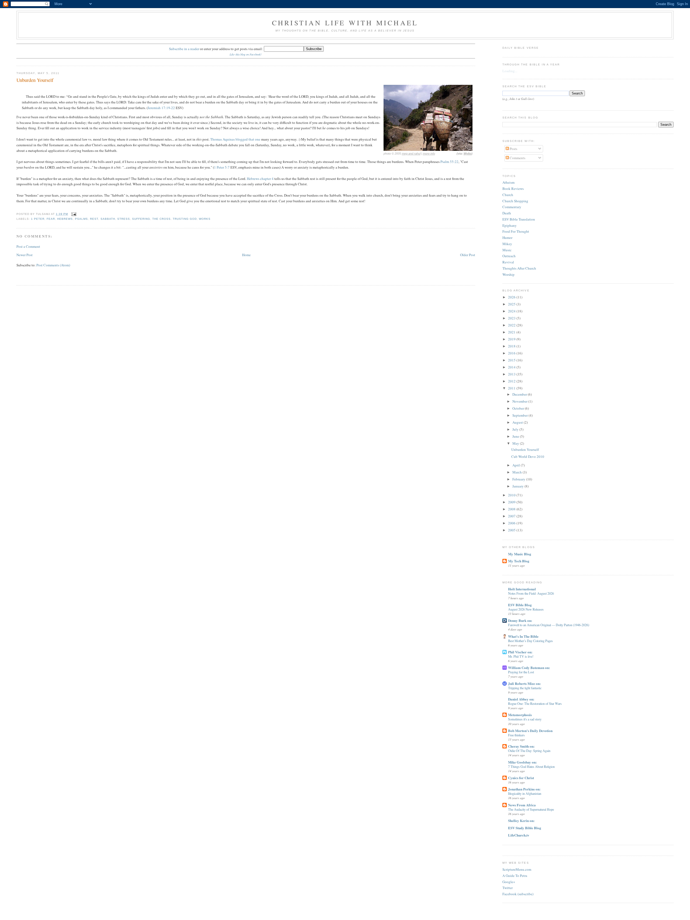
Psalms (81, 218)
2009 (512, 502)
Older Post (467, 254)
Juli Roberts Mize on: (524, 683)
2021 (512, 332)
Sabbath (108, 218)
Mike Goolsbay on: (522, 762)
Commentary (511, 206)
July (515, 429)
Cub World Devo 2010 (527, 456)
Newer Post (24, 254)
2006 (512, 523)
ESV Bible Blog (520, 604)
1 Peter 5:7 (222, 167)
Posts (513, 148)
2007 (512, 516)
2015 (512, 360)
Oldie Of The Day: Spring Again (529, 750)
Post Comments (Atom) (53, 265)
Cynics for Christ (521, 777)
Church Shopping (515, 200)
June (516, 436)
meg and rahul (411, 153)
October (518, 408)
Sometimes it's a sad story (524, 719)
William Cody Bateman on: (529, 667)
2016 (512, 353)
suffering (141, 218)
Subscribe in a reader (184, 48)
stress (123, 218)
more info (429, 153)
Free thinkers (516, 735)
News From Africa (522, 804)
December (520, 394)
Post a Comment (28, 246)
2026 (512, 297)
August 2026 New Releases (526, 609)
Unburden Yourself (34, 80)
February (519, 479)
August (518, 422)
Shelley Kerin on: (521, 820)
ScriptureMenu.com (516, 869)
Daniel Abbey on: (521, 699)
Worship (508, 274)
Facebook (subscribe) (517, 893)
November (520, 401)
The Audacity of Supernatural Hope (531, 809)
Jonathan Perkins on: (524, 789)
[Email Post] (73, 213)
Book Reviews (513, 188)
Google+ (508, 881)
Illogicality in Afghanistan (524, 793)
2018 (512, 346)
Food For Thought (515, 231)
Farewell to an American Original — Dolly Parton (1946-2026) (548, 625)
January (518, 486)
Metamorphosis (520, 714)
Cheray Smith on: (521, 746)
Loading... (509, 70)
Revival (508, 262)
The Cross (161, 218)
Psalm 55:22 (449, 161)
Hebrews (65, 218)
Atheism (508, 182)
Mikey (507, 243)
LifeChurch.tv (518, 835)
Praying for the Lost (521, 672)
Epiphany (509, 225)
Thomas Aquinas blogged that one (235, 139)
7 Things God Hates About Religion (531, 766)
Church (507, 194)
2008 (512, 509)
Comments (517, 157)
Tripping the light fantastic (524, 688)
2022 (512, 325)
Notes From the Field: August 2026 (531, 593)
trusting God (185, 218)
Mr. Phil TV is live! (520, 656)
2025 (512, 304)
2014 (512, 367)
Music (507, 250)
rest (94, 218)
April (516, 465)
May (516, 443)
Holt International (522, 588)
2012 (512, 381)
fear (51, 218)
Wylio (467, 153)
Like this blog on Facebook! (246, 54)
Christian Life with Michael (345, 22)
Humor (507, 237)
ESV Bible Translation (518, 219)
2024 (512, 311)
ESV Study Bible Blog (524, 827)
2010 (512, 495)
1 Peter (37, 218)
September (520, 415)
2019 (512, 339)
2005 (512, 530)
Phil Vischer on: (520, 651)
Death (506, 213)
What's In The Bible (523, 636)
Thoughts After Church (519, 268)
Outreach (509, 255)
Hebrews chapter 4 (260, 178)
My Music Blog (519, 553)
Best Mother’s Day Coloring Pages (530, 641)
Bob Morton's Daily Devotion (530, 730)
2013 (512, 374)
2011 (512, 388)
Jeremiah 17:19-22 (161, 107)
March (517, 472)
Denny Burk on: (520, 620)
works (205, 218)
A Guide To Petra (514, 875)
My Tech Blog (518, 560)
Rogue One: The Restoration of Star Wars (535, 703)
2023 (512, 318)
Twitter (507, 887)
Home (246, 254)
